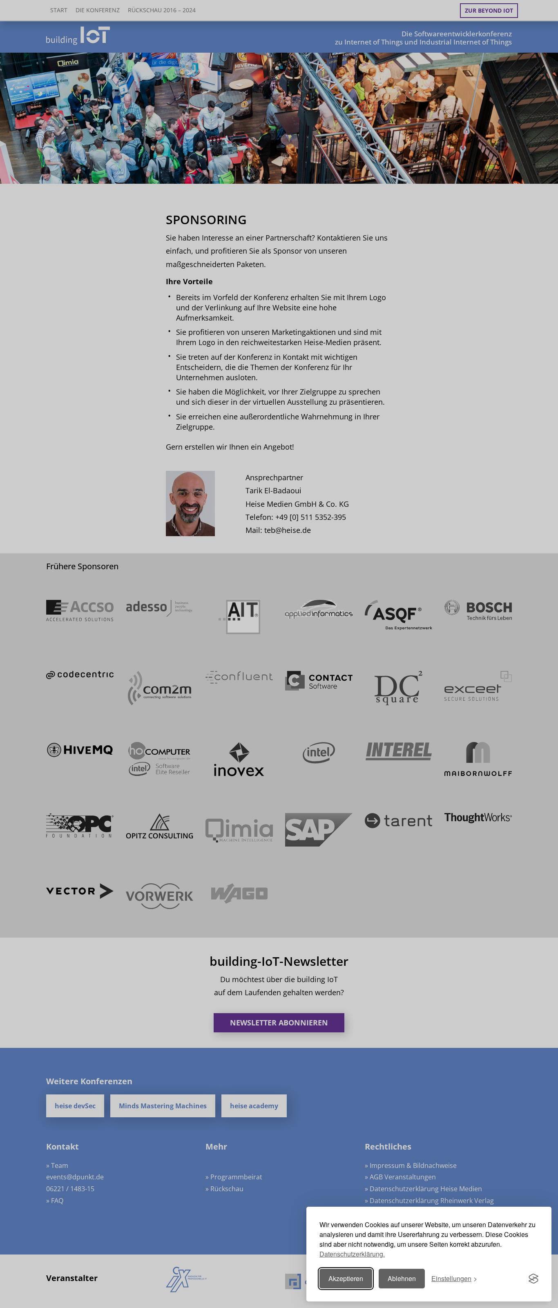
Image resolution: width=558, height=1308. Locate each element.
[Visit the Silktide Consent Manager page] (533, 1278)
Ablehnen (402, 1278)
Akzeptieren (345, 1278)
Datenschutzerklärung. (352, 1254)
